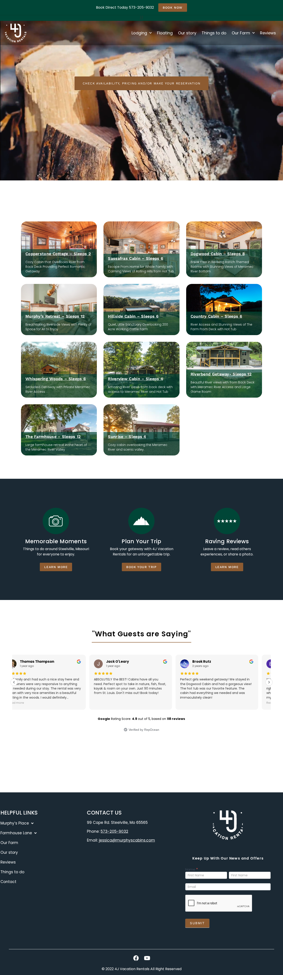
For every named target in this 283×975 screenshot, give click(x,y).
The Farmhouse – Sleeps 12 (53, 436)
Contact (8, 881)
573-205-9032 (114, 831)
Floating (165, 33)
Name (191, 870)
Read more (199, 703)
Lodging (139, 33)
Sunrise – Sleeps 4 (127, 436)
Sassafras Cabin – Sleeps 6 (135, 258)
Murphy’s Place (14, 823)
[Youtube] (147, 958)
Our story (187, 33)
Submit (197, 923)
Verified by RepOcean (144, 729)
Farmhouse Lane (16, 833)
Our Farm (241, 33)
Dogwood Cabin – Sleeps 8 (218, 253)
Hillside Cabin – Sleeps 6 (133, 316)
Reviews (268, 33)
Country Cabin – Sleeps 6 (216, 316)
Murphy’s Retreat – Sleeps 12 (55, 316)
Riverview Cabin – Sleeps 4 (135, 378)
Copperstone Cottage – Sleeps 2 (58, 253)
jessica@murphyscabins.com (127, 840)
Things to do (214, 33)
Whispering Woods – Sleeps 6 (55, 378)
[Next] (269, 682)
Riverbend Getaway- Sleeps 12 (221, 374)
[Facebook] (136, 958)
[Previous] (13, 682)
